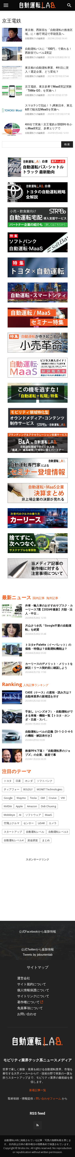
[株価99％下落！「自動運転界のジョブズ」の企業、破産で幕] (12, 755)
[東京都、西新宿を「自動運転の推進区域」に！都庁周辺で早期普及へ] (12, 35)
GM (43, 798)
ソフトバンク (44, 781)
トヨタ (8, 781)
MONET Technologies (49, 789)
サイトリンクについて (33, 996)
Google (8, 798)
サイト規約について (31, 984)
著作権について (28, 1002)
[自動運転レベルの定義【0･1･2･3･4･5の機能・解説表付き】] (12, 736)
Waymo (21, 798)
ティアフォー (11, 789)
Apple (19, 806)
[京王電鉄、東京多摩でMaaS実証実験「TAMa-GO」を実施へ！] (12, 91)
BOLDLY (28, 789)
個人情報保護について (33, 990)
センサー (28, 823)
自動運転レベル (35, 831)
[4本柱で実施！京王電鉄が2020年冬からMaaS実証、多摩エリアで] (12, 129)
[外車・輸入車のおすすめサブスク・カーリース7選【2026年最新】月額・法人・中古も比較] (12, 610)
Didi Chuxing (48, 806)
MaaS (48, 815)
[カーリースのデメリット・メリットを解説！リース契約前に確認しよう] (12, 668)
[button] (69, 5)
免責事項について (30, 1008)
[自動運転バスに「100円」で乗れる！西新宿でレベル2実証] (12, 53)
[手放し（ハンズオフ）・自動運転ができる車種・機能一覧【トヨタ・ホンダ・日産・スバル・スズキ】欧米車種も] (12, 716)
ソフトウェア (33, 815)
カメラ (53, 823)
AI (20, 815)
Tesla (33, 798)
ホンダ (29, 781)
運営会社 (23, 978)
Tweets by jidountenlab (37, 954)
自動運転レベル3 (58, 831)
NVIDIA (8, 806)
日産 (18, 781)
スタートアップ (13, 831)
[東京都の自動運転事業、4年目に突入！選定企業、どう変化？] (12, 72)
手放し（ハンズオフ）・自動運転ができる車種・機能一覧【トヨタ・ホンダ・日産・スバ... (49, 715)
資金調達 (32, 840)
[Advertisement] (38, 886)
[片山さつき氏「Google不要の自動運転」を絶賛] (12, 630)
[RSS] (38, 1125)
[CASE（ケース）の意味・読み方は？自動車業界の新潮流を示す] (12, 697)
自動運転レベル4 (13, 840)
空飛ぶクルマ (11, 823)
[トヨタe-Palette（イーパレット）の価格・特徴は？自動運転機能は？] (12, 649)
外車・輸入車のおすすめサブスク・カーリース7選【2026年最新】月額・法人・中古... (49, 609)
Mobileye (9, 815)
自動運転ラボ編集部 (35, 38)
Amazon (32, 806)
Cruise (53, 798)
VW (63, 798)
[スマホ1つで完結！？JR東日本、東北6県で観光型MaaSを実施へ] (12, 110)
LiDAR (41, 823)
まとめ (46, 840)
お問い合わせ (26, 1014)
